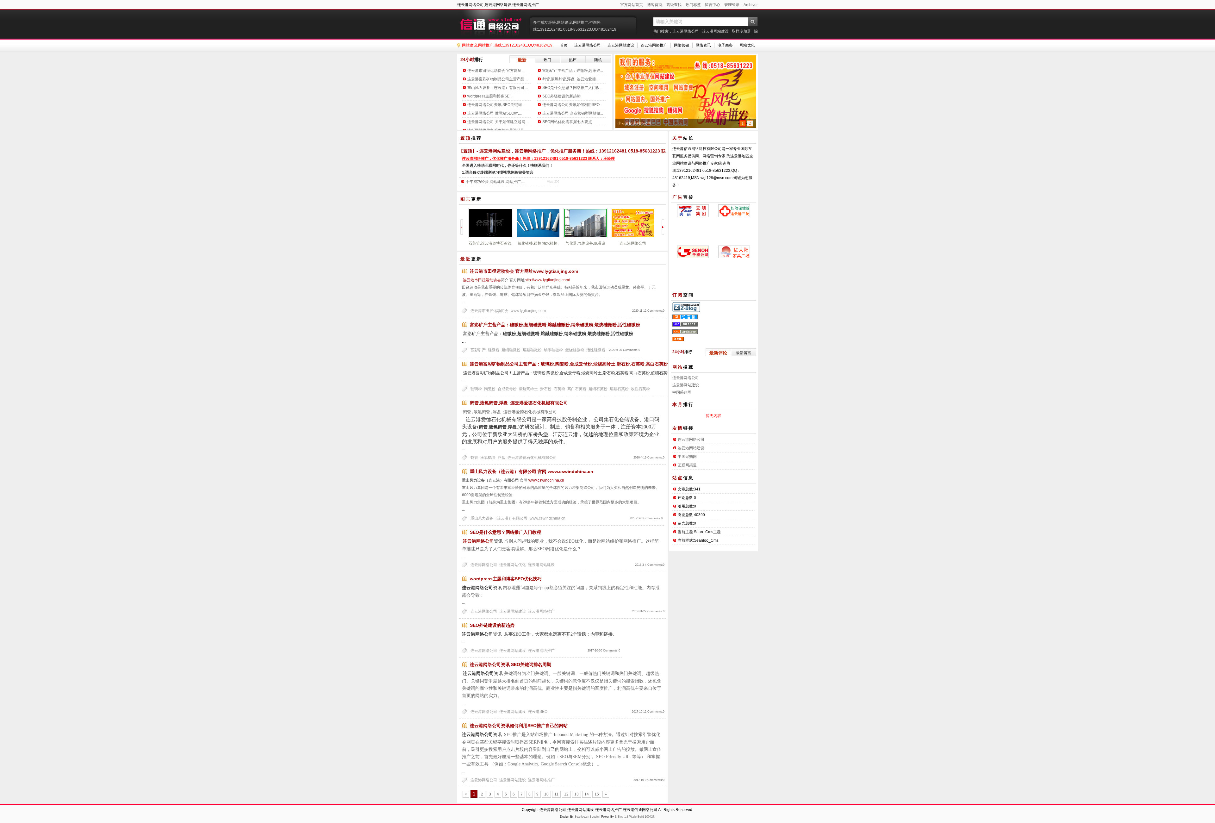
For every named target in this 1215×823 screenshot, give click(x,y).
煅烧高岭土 (528, 389)
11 (556, 794)
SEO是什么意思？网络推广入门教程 (505, 532)
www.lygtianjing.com (528, 311)
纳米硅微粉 (553, 350)
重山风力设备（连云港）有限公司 (498, 518)
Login (595, 816)
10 (546, 794)
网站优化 (747, 45)
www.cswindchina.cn (546, 480)
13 (576, 794)
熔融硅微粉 (532, 350)
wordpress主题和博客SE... (489, 96)
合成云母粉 (507, 389)
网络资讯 (703, 45)
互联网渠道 (687, 465)
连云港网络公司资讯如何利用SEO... (572, 105)
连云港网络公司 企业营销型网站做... (572, 113)
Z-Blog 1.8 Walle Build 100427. (635, 816)
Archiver (751, 5)
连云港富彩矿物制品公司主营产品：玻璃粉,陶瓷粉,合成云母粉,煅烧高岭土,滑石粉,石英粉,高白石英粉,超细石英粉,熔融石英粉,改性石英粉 (604, 363)
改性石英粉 (640, 389)
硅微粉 (493, 350)
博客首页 (654, 5)
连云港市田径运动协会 (481, 280)
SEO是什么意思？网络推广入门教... (572, 87)
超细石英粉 (598, 389)
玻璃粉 (476, 389)
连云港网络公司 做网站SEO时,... (494, 113)
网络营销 (681, 45)
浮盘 (501, 457)
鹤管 (474, 457)
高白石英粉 (576, 389)
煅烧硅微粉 (574, 350)
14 (586, 794)
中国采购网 (681, 392)
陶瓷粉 (489, 389)
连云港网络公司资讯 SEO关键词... (496, 105)
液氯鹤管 (487, 457)
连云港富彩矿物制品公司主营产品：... (499, 79)
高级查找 (674, 5)
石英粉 (559, 389)
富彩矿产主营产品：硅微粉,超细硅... (572, 70)
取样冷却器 (741, 31)
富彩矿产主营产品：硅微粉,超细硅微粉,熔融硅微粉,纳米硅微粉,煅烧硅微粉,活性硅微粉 (555, 324)
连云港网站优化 (512, 565)
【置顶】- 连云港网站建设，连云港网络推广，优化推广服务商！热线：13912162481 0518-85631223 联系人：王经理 (575, 150)
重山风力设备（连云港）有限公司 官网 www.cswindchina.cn (531, 471)
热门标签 (693, 5)
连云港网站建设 (715, 31)
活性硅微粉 (595, 350)
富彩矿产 (478, 350)
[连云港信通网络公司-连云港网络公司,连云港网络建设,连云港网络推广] (492, 23)
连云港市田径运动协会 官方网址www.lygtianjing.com (524, 271)
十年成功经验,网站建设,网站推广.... (495, 181)
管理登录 (731, 5)
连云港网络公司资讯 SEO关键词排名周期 (510, 664)
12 (566, 794)
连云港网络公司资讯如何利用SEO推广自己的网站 (519, 725)
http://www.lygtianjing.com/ (547, 280)
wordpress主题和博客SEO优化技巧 (506, 578)
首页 (564, 45)
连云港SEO (537, 711)
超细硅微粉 (511, 350)
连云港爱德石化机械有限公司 (532, 457)
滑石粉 (545, 389)
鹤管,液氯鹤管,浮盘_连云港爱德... (570, 79)
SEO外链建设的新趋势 (561, 96)
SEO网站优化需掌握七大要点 (567, 122)
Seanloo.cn (582, 816)
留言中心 (712, 5)
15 (597, 794)
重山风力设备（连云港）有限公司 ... (497, 87)
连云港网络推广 (654, 45)
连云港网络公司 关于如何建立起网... (497, 122)
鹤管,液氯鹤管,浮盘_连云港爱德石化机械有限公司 (519, 402)
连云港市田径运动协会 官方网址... (495, 70)
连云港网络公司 (685, 31)
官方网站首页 (631, 5)
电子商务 (725, 45)
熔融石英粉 (619, 389)
